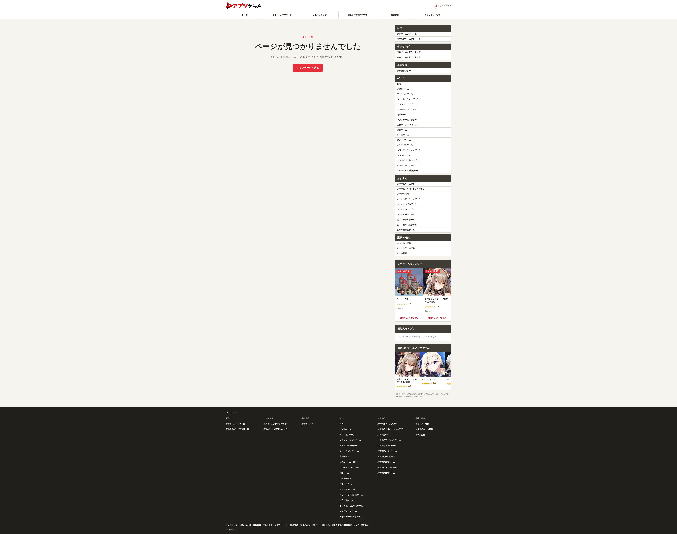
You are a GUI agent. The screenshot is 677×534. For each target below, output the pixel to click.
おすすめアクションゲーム (408, 199)
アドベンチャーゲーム (407, 104)
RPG (399, 84)
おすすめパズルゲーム (407, 204)
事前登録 (395, 15)
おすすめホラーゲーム (407, 209)
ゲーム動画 (402, 253)
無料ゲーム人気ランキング (408, 52)
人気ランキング (320, 15)
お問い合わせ (245, 525)
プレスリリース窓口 (271, 525)
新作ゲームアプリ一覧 (282, 15)
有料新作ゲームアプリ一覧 (408, 39)
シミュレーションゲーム (408, 99)
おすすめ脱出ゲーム (406, 214)
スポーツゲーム (404, 140)
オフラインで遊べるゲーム (408, 160)
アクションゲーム (405, 94)
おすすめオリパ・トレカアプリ (410, 189)
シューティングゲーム (407, 109)
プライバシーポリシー (310, 525)
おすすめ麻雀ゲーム (406, 230)
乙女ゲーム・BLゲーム (407, 125)
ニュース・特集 (404, 243)
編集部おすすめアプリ (357, 15)
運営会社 (365, 525)
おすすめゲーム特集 (406, 248)
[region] (423, 291)
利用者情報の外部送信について (345, 525)
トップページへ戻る (308, 67)
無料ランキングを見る (409, 318)
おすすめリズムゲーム (407, 225)
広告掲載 (257, 525)
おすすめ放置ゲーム (406, 219)
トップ (245, 15)
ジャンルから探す (432, 15)
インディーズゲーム (406, 165)
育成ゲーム (402, 114)
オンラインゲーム (405, 145)
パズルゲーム (403, 89)
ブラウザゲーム (404, 155)
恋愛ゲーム (402, 130)
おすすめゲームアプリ (407, 184)
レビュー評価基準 (290, 525)
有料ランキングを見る (437, 318)
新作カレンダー (404, 71)
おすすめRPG (403, 194)
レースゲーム (403, 135)
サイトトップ (231, 525)
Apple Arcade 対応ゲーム (408, 170)
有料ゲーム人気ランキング (408, 57)
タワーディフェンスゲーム (408, 150)
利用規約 (326, 525)
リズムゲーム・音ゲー (407, 120)
